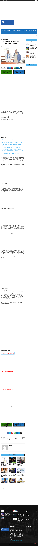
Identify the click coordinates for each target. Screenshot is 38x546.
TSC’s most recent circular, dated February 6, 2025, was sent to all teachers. (20, 475)
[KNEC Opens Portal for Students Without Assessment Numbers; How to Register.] (21, 460)
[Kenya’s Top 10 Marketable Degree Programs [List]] (12, 460)
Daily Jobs (18, 482)
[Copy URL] (21, 68)
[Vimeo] (35, 0)
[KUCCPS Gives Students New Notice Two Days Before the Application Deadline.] (4, 470)
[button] (36, 35)
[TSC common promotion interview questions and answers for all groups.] (12, 480)
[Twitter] (34, 0)
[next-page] (3, 488)
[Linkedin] (17, 68)
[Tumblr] (36, 530)
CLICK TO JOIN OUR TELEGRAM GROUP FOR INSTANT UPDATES (19, 72)
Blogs (4, 38)
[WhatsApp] (15, 68)
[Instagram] (32, 0)
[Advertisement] (19, 8)
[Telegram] (19, 68)
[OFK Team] (1, 46)
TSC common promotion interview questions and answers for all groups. (12, 485)
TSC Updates (6, 39)
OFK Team (4, 46)
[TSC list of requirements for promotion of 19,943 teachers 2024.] (21, 480)
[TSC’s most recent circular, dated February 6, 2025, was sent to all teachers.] (21, 470)
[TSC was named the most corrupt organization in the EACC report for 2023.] (12, 470)
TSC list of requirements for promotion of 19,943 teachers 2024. (20, 485)
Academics (2, 472)
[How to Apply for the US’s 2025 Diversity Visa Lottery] (2, 518)
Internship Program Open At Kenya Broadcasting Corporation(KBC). (20, 511)
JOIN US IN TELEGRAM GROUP (8, 389)
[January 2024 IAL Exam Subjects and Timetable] (2, 511)
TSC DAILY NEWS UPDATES (8, 371)
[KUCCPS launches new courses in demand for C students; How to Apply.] (4, 480)
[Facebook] (31, 0)
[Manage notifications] (35, 543)
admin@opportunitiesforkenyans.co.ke (16, 540)
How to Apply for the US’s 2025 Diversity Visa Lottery (8, 518)
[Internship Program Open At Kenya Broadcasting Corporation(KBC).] (15, 511)
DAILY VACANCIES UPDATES (8, 353)
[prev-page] (1, 488)
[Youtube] (36, 0)
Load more (31, 60)
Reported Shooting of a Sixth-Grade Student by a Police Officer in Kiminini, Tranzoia (6, 439)
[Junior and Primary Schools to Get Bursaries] (2, 514)
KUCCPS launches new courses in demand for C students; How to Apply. (4, 485)
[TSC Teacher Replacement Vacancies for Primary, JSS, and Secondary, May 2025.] (4, 460)
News (3, 39)
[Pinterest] (12, 68)
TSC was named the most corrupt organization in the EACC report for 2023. (12, 475)
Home (1, 38)
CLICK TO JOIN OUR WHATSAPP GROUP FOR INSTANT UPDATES (6, 72)
